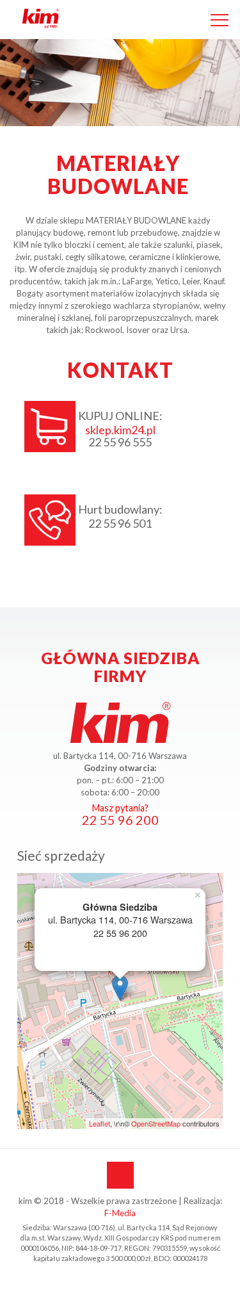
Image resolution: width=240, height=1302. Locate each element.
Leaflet (99, 1123)
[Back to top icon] (120, 1175)
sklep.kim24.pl (120, 430)
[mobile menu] (219, 18)
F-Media (120, 1213)
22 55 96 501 (120, 523)
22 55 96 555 (120, 442)
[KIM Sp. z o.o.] (43, 19)
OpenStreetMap (155, 1123)
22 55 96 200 (120, 819)
